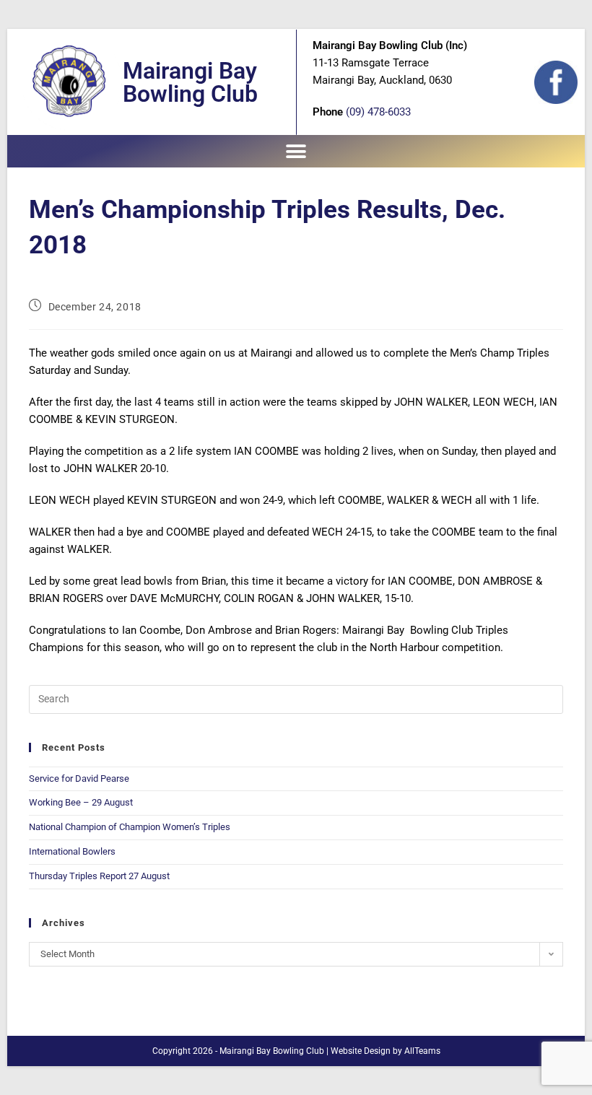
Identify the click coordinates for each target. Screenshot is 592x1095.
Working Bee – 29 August (81, 802)
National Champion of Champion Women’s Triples (130, 826)
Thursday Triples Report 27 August (99, 876)
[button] (296, 151)
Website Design (361, 1051)
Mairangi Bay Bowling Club (190, 82)
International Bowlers (72, 851)
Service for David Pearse (79, 778)
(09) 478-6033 (378, 111)
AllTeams (422, 1051)
